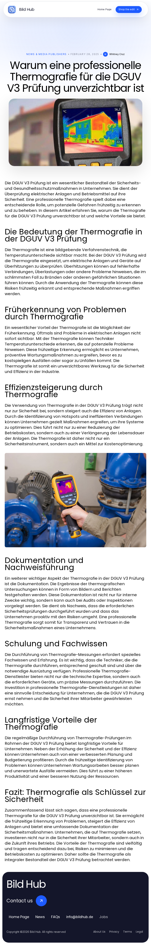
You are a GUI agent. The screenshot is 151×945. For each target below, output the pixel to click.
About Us (99, 932)
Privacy (114, 932)
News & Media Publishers (46, 54)
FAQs (55, 916)
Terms (127, 932)
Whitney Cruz (117, 54)
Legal (139, 932)
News (40, 916)
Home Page (19, 916)
